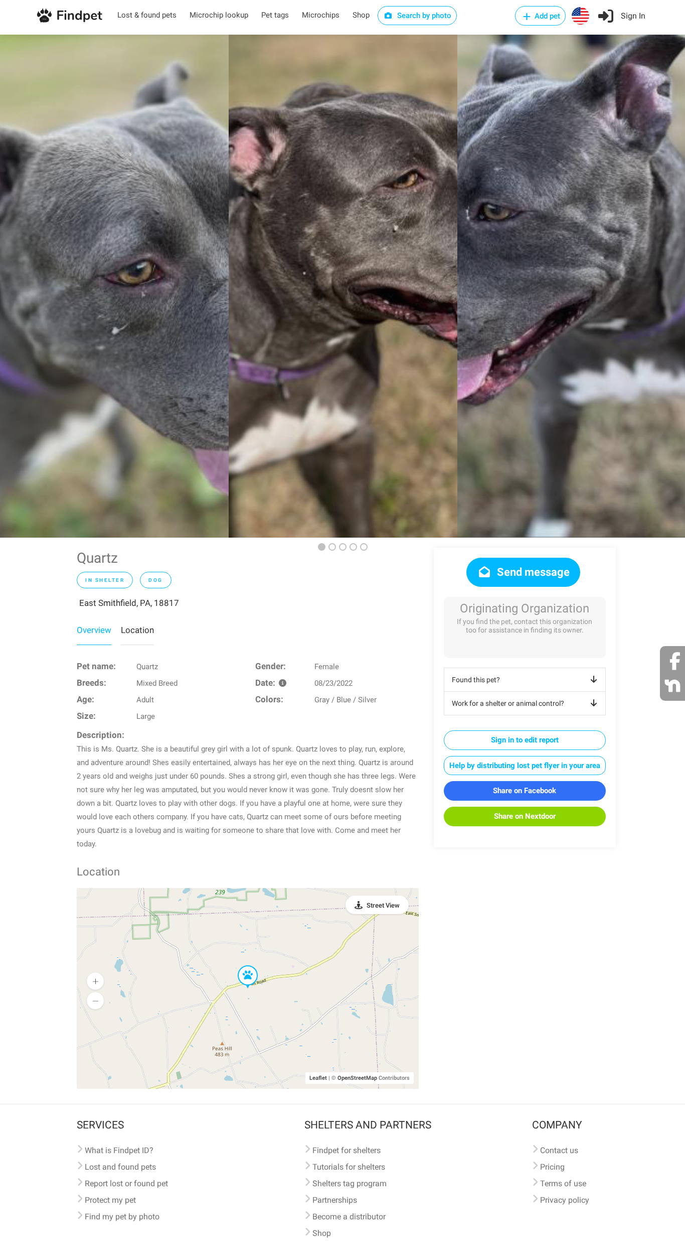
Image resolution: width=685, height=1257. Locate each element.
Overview (94, 630)
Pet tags (275, 15)
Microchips (320, 15)
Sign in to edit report (525, 739)
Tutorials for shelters (348, 1167)
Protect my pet (110, 1200)
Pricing (552, 1167)
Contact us (559, 1150)
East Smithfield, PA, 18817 (129, 603)
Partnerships (334, 1200)
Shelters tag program (349, 1183)
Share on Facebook (524, 790)
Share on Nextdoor (525, 816)
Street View (383, 905)
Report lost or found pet (126, 1183)
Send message (532, 572)
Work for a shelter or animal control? (508, 703)
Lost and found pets (120, 1167)
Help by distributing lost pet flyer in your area (524, 765)
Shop (361, 15)
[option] (114, 286)
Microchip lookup (219, 15)
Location (137, 630)
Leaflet (318, 1078)
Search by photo (423, 15)
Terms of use (563, 1183)
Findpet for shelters (346, 1150)
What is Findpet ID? (119, 1150)
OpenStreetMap (357, 1078)
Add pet (546, 16)
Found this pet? (476, 680)
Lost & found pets (147, 15)
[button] (241, 966)
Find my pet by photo (122, 1216)
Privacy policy (564, 1200)
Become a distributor (349, 1216)
